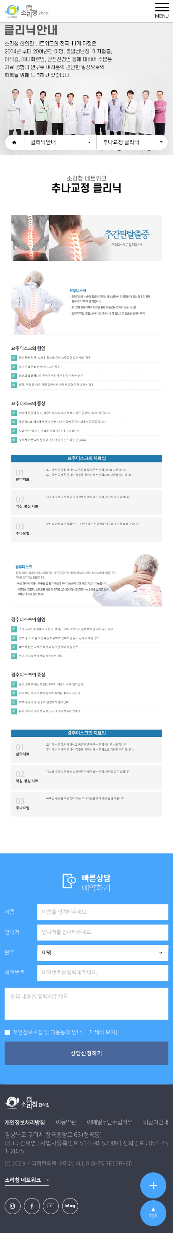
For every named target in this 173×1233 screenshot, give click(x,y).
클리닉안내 (43, 142)
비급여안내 (155, 1122)
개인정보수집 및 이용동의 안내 (46, 1032)
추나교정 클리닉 (121, 142)
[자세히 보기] (102, 1032)
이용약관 (66, 1122)
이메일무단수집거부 (109, 1122)
